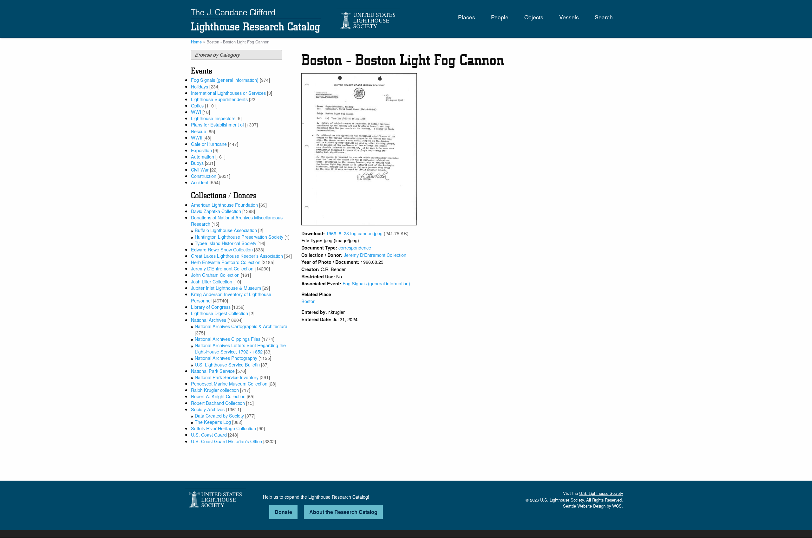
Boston (308, 301)
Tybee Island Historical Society (225, 243)
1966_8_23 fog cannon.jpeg (354, 233)
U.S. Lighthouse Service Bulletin (227, 364)
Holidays (199, 86)
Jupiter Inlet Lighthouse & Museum (226, 287)
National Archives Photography (226, 357)
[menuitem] (466, 17)
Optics (197, 105)
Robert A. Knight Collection (218, 396)
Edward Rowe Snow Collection (222, 249)
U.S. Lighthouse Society (601, 493)
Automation (202, 156)
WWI (196, 111)
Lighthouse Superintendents (219, 99)
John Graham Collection (215, 274)
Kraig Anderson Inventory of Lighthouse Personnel (231, 297)
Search (604, 17)
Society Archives (208, 409)
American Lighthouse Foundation (224, 204)
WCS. (617, 506)
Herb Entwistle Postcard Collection (225, 262)
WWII (196, 137)
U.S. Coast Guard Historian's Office (226, 441)
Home (196, 42)
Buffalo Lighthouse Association (226, 230)
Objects (533, 17)
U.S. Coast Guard (209, 434)
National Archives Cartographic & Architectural (241, 326)
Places (466, 17)
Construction (203, 175)
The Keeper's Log (213, 421)
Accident (199, 182)
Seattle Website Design (584, 506)
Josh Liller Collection (211, 281)
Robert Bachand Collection (218, 402)
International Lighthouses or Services (228, 92)
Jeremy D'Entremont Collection (222, 268)
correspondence (354, 247)
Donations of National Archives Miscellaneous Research (237, 220)
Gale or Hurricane (209, 143)
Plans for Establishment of (217, 124)
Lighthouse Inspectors (213, 118)
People (499, 17)
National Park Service (213, 370)
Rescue (198, 131)
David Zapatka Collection (216, 211)
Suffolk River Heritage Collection (223, 428)
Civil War (200, 169)
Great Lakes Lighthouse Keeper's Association (237, 255)
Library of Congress (211, 306)
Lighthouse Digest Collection (219, 313)
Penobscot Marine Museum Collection (229, 383)
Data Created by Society (219, 415)
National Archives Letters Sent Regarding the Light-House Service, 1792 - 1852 (240, 348)
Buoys (197, 162)
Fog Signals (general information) (225, 79)
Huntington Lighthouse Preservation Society (239, 236)
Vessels (569, 17)
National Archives (208, 319)
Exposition (201, 150)
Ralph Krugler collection (215, 389)
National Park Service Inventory (227, 377)
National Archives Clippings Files (227, 338)
